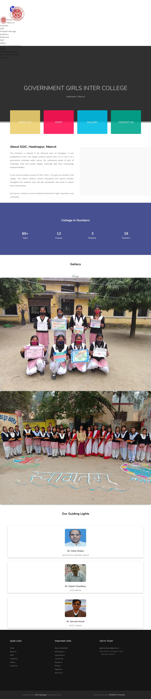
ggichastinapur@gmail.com (131, 3)
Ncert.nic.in (59, 673)
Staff (2, 28)
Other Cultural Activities (107, 26)
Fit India (57, 666)
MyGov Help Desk (61, 648)
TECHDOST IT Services (117, 695)
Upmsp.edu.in (60, 655)
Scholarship (59, 659)
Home (12, 648)
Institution (4, 25)
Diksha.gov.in (59, 651)
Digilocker (58, 669)
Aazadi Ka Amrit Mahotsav (108, 17)
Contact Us (14, 666)
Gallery (12, 662)
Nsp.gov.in (58, 662)
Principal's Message (46, 23)
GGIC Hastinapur (41, 695)
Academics (14, 659)
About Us (13, 651)
